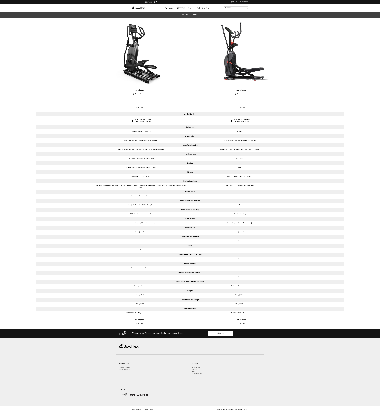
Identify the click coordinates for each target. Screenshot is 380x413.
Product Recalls (197, 373)
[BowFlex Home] (143, 8)
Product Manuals (124, 367)
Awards (194, 369)
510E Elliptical (241, 90)
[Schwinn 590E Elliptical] (139, 88)
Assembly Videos (124, 369)
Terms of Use (149, 409)
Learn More (139, 107)
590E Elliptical (138, 90)
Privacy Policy (136, 409)
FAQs (193, 371)
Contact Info (244, 2)
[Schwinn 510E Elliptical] (241, 88)
